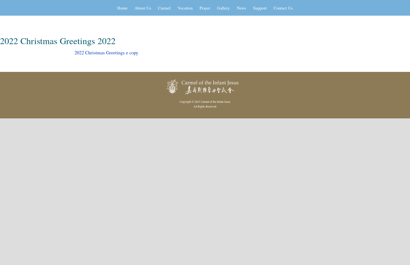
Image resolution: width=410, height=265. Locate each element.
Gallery (223, 8)
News (241, 8)
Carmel (164, 8)
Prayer (205, 8)
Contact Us (283, 8)
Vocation (185, 8)
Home (122, 8)
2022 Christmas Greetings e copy (106, 52)
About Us (143, 8)
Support (260, 8)
